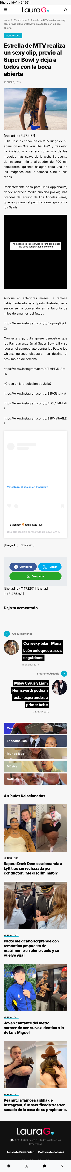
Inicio (6, 20)
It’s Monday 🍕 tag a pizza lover (25, 524)
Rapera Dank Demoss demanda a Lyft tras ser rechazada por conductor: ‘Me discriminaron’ (33, 868)
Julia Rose (51, 531)
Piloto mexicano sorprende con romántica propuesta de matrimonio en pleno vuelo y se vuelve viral (31, 948)
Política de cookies (51, 1152)
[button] (6, 9)
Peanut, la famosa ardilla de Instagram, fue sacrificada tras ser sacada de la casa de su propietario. (35, 1105)
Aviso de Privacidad (20, 1152)
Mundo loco (20, 20)
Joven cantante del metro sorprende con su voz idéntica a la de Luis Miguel (34, 1028)
